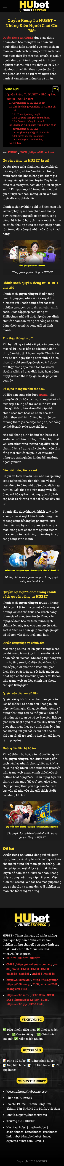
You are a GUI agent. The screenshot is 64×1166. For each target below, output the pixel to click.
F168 (36, 984)
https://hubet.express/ (17, 953)
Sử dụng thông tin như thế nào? (34, 117)
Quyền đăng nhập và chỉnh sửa (33, 132)
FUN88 (12, 152)
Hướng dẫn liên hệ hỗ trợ (30, 139)
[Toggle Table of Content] (54, 89)
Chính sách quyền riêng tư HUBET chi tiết (34, 108)
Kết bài (17, 143)
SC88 (50, 995)
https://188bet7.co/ (41, 152)
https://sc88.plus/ (27, 999)
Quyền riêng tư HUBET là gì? (28, 102)
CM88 (10, 964)
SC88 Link (36, 1004)
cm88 (15, 969)
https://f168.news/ (18, 980)
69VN (23, 152)
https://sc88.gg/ (16, 1004)
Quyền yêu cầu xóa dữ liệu (31, 135)
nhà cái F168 (49, 984)
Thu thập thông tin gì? (28, 114)
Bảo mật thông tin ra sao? (31, 121)
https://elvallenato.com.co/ (34, 964)
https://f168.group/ (45, 980)
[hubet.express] (34, 6)
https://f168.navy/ (18, 984)
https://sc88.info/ (17, 995)
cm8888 (11, 973)
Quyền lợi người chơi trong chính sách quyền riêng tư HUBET (34, 126)
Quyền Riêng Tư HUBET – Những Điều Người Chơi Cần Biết (31, 96)
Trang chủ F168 (16, 989)
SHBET (11, 958)
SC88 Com (38, 995)
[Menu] (5, 6)
